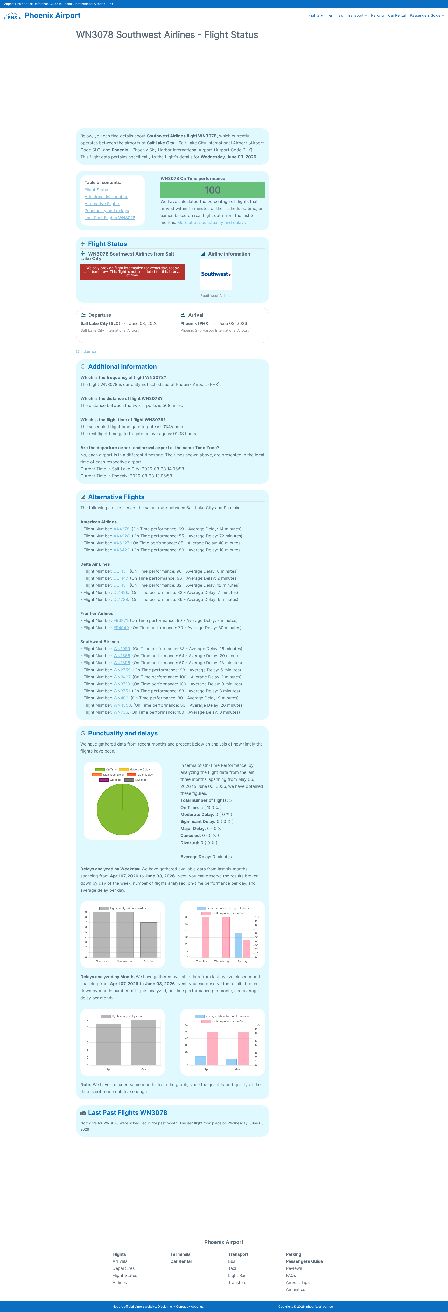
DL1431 (120, 571)
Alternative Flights (102, 203)
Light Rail (237, 1275)
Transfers (237, 1282)
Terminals (335, 15)
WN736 (121, 712)
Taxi (232, 1268)
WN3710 (122, 683)
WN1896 (122, 662)
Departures (124, 1268)
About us (197, 1306)
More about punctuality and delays (211, 222)
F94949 (121, 627)
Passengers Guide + (427, 15)
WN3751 (122, 690)
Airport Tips (298, 1282)
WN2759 (122, 669)
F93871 (121, 620)
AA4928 (122, 535)
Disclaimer (165, 1306)
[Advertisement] (224, 87)
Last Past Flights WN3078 (110, 217)
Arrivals (120, 1261)
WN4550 (122, 705)
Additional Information (106, 196)
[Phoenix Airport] (12, 15)
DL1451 (120, 585)
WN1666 (122, 655)
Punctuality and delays (107, 210)
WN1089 (122, 648)
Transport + (357, 15)
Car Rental (397, 15)
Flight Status (97, 189)
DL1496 (121, 592)
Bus (231, 1261)
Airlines (120, 1282)
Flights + (315, 15)
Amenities (295, 1289)
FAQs (291, 1275)
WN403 (121, 697)
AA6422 (122, 549)
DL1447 (121, 578)
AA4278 (121, 528)
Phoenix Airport (53, 15)
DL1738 (121, 599)
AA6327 (121, 542)
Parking (377, 15)
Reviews (294, 1268)
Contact (182, 1306)
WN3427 (122, 676)
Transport (238, 1254)
